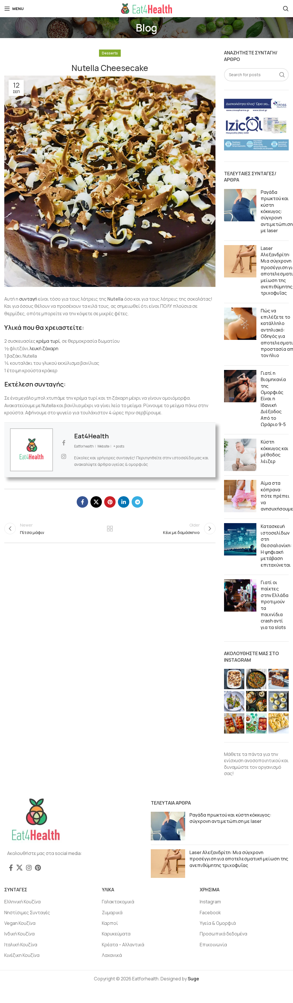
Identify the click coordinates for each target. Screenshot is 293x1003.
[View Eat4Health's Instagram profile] (63, 456)
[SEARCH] (282, 74)
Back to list (109, 528)
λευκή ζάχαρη (43, 348)
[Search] (286, 8)
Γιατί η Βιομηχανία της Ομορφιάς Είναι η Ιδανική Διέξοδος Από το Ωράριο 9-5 (273, 398)
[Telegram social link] (137, 502)
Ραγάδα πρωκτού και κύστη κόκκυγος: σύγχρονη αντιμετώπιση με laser (277, 211)
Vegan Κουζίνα (19, 923)
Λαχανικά (112, 955)
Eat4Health (91, 436)
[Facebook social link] (82, 502)
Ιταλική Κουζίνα (20, 944)
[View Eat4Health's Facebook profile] (63, 443)
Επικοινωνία (213, 944)
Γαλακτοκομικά (118, 901)
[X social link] (96, 502)
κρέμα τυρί (48, 341)
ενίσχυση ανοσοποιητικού (252, 760)
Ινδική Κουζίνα (19, 934)
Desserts (110, 53)
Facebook (210, 912)
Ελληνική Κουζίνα (22, 901)
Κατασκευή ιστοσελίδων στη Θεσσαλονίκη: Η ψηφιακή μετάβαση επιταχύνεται (276, 545)
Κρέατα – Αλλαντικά (123, 944)
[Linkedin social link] (123, 502)
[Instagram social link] (28, 867)
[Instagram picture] (234, 679)
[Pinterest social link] (110, 502)
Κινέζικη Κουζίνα (21, 955)
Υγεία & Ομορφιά (218, 923)
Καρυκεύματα (116, 934)
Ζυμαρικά (112, 912)
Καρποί (110, 923)
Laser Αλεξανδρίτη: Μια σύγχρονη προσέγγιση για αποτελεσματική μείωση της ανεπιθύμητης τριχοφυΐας (238, 858)
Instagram (210, 901)
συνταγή (28, 299)
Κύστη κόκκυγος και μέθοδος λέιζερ (274, 451)
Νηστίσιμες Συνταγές (27, 912)
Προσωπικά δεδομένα (223, 934)
